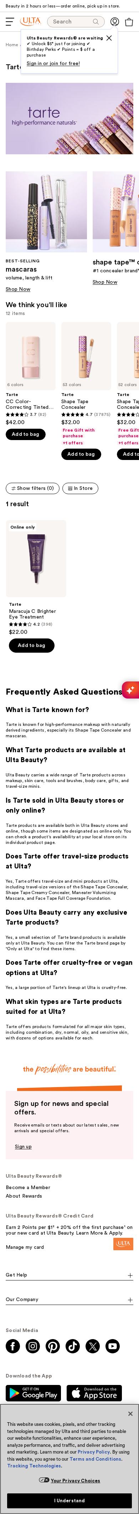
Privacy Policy (94, 1452)
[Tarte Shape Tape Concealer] (86, 384)
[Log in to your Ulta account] (114, 22)
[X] (109, 38)
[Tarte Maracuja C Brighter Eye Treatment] (36, 578)
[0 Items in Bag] (129, 22)
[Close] (130, 1414)
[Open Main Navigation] (10, 21)
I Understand (69, 1500)
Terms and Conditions (95, 1459)
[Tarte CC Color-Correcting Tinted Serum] (31, 374)
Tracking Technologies (34, 1466)
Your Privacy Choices (76, 1480)
